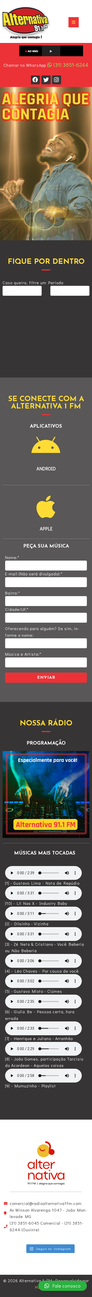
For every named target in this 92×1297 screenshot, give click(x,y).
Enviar (46, 678)
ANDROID (46, 468)
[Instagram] (56, 79)
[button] (62, 1286)
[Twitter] (45, 79)
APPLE (46, 529)
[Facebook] (35, 79)
